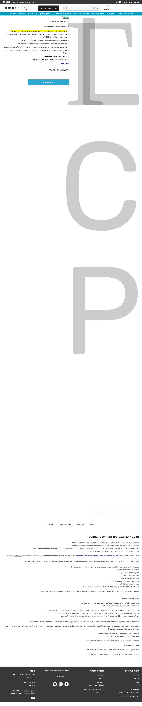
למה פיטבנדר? (65, 525)
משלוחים (80, 525)
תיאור (92, 525)
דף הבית (136, 675)
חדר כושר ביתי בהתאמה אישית (94, 689)
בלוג (28, 2)
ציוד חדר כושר (129, 14)
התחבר (25, 9)
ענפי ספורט (22, 14)
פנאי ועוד (13, 14)
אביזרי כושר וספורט (97, 14)
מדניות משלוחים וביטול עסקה (129, 693)
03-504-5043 (10, 8)
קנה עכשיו (48, 82)
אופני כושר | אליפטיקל (47, 14)
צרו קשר (15, 2)
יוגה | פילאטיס (32, 14)
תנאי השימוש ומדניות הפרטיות (129, 696)
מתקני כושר (110, 14)
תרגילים (50, 525)
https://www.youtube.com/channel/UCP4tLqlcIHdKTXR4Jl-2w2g (112, 654)
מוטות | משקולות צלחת (63, 14)
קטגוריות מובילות (97, 671)
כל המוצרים (135, 689)
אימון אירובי (77, 14)
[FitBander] (129, 8)
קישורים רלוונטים (132, 671)
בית (33, 2)
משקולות (86, 14)
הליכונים (119, 14)
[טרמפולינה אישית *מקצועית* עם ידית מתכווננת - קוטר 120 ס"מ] (132, 512)
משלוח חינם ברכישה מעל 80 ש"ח (127, 2)
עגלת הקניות (107, 9)
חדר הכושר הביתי (49, 8)
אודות (22, 2)
